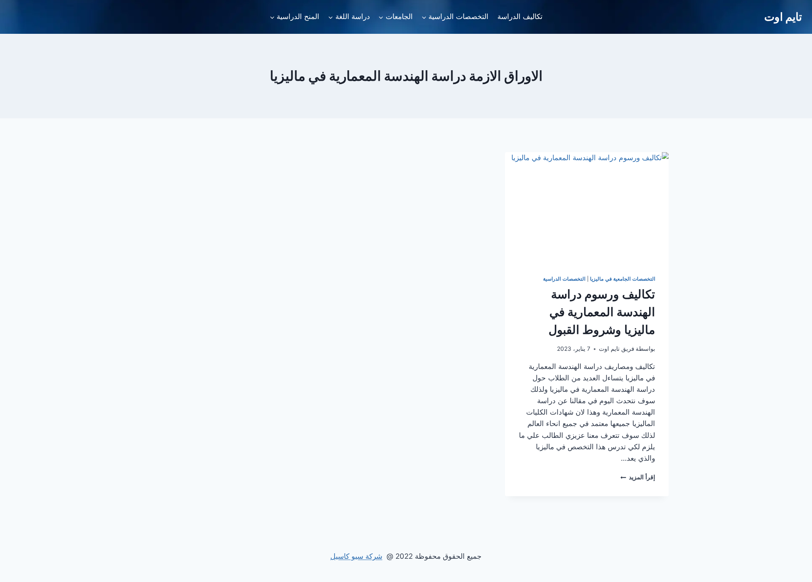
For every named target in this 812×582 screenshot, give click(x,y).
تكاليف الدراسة (520, 16)
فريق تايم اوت (616, 348)
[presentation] (587, 206)
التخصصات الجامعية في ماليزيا (622, 279)
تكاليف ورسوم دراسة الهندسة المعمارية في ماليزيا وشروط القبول (602, 312)
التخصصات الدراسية (564, 279)
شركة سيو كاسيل (356, 556)
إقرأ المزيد (637, 477)
